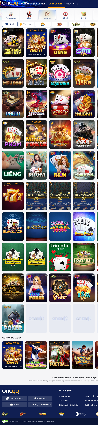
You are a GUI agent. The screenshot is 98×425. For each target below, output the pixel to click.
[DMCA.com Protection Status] (5, 421)
